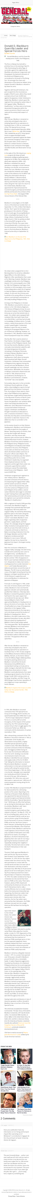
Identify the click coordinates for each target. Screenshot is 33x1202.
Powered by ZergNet (27, 1115)
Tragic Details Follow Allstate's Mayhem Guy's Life (7, 1067)
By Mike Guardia (9, 53)
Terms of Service (20, 1196)
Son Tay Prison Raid (10, 194)
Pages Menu (15, 2)
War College (13, 35)
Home (5, 35)
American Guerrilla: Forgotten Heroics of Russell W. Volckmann (17, 1025)
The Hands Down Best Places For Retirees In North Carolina (24, 1111)
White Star (16, 131)
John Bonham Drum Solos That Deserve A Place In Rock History (24, 1089)
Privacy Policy (12, 1196)
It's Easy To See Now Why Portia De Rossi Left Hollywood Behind (24, 1067)
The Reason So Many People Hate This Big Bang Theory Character (8, 1111)
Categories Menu (15, 26)
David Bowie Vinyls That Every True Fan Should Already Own (8, 1089)
